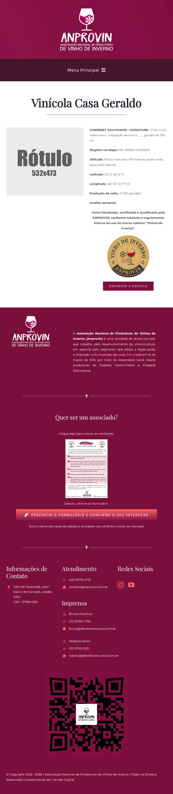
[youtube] (131, 585)
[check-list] (86, 441)
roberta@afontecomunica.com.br (93, 656)
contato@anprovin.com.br (88, 587)
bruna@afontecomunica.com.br (92, 629)
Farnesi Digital (63, 780)
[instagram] (121, 585)
